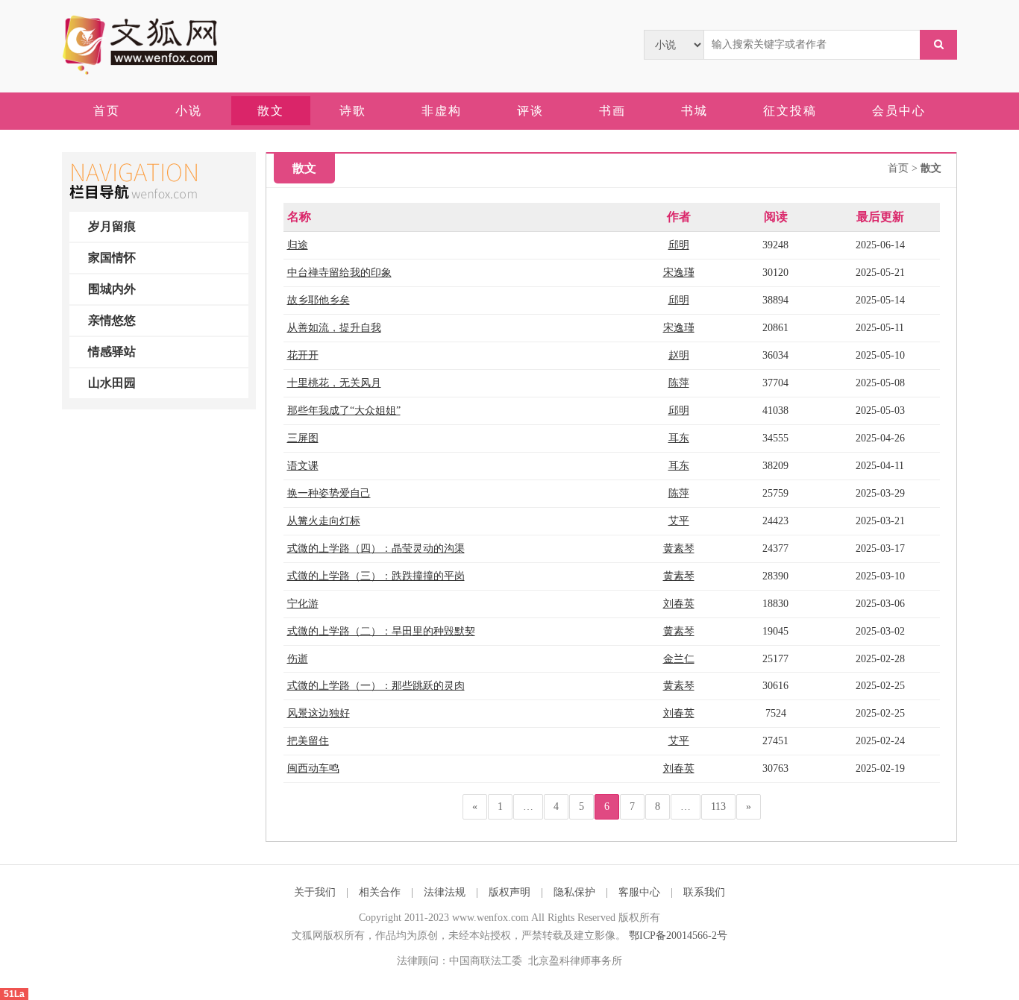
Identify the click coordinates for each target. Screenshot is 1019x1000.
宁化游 (303, 603)
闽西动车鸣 (313, 768)
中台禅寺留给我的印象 (339, 272)
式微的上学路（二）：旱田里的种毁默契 (381, 631)
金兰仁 (679, 658)
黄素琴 (679, 548)
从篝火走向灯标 (323, 520)
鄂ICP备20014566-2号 (678, 935)
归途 (297, 245)
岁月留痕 (112, 226)
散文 (931, 168)
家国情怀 (112, 257)
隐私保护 (574, 892)
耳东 (678, 438)
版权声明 (509, 892)
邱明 (678, 245)
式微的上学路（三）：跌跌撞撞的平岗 (376, 576)
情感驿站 (112, 351)
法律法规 (444, 892)
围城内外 (112, 289)
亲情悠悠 (112, 320)
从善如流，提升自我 (334, 327)
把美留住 (308, 740)
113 (718, 806)
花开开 (303, 355)
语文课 (303, 465)
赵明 (678, 355)
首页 (898, 168)
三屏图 (303, 438)
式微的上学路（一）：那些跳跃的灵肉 (376, 685)
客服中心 (639, 892)
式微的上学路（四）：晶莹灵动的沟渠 (376, 548)
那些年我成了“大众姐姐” (344, 410)
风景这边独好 (318, 713)
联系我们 (704, 892)
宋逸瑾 (679, 272)
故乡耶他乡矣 (318, 300)
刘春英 (679, 603)
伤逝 (297, 658)
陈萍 (678, 383)
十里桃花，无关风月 (334, 383)
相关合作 (380, 892)
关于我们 (315, 892)
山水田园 (112, 383)
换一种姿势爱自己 (329, 493)
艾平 (678, 520)
